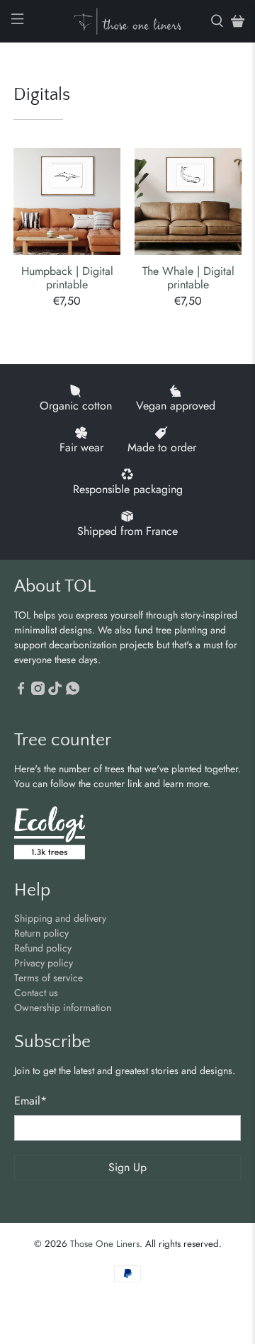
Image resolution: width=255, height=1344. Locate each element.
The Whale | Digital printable (188, 277)
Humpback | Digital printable (67, 277)
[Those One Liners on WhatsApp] (72, 691)
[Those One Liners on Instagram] (38, 691)
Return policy (41, 933)
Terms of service (48, 978)
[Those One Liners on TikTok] (55, 691)
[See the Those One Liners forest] (49, 835)
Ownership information (62, 1007)
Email (30, 1100)
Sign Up (127, 1167)
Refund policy (43, 948)
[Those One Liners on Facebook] (21, 691)
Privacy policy (43, 963)
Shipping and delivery (60, 918)
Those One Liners (105, 1243)
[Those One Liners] (127, 21)
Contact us (36, 993)
